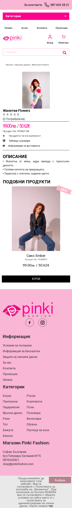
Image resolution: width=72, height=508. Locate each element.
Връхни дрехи (12, 413)
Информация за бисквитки (21, 351)
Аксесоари (34, 418)
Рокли (31, 396)
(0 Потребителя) (14, 119)
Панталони (10, 401)
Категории (13, 16)
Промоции (61, 28)
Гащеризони (11, 407)
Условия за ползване (17, 345)
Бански (8, 436)
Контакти (42, 28)
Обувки (32, 424)
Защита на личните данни (20, 357)
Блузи (7, 396)
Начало (9, 28)
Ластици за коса (38, 430)
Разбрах (60, 480)
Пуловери (33, 413)
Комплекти (34, 401)
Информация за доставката (24, 145)
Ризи (6, 418)
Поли (30, 407)
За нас (24, 28)
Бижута (8, 430)
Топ (5, 424)
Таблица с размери (19, 140)
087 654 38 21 (59, 5)
